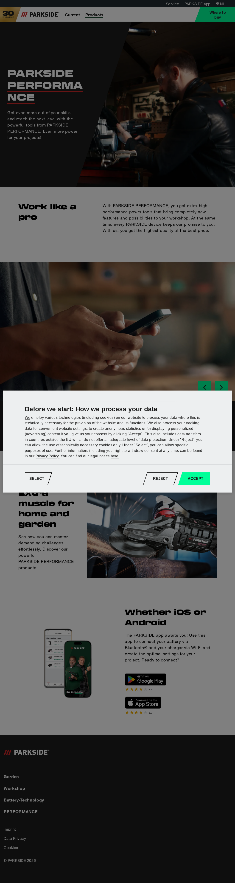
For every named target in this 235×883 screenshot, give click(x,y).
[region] (117, 441)
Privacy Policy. (47, 456)
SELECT (36, 479)
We (27, 417)
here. (115, 456)
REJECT (160, 479)
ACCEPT (195, 479)
